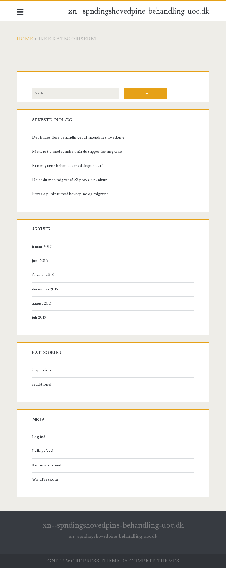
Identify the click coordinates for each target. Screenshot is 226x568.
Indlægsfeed (42, 451)
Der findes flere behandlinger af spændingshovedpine (78, 137)
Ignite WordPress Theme (82, 561)
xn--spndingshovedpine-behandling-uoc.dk (138, 11)
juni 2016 (40, 260)
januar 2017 (42, 246)
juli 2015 (39, 317)
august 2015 (42, 303)
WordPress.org (45, 479)
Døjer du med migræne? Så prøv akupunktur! (70, 179)
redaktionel (41, 384)
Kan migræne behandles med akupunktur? (67, 165)
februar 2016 (43, 275)
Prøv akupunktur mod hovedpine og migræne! (71, 194)
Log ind (38, 437)
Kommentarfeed (46, 465)
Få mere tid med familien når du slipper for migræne (77, 151)
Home (25, 39)
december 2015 (45, 289)
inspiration (41, 370)
